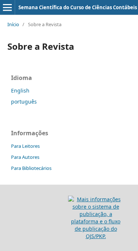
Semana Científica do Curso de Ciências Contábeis (77, 7)
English (20, 90)
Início (13, 24)
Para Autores (25, 157)
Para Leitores (25, 146)
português (24, 101)
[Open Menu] (7, 7)
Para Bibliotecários (31, 168)
